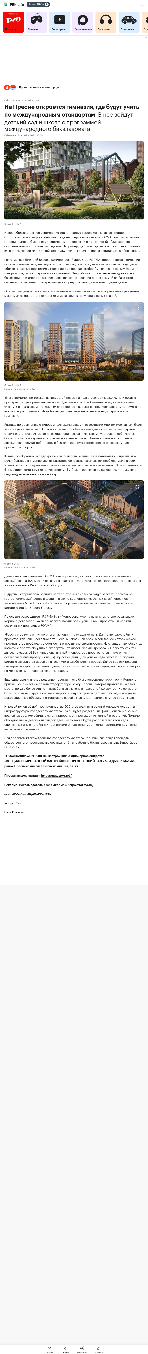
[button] (74, 87)
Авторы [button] (8, 803)
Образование (12, 100)
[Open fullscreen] (137, 308)
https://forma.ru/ (80, 785)
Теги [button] (18, 803)
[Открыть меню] (141, 4)
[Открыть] (43, 4)
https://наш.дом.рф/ (56, 775)
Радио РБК (35, 4)
